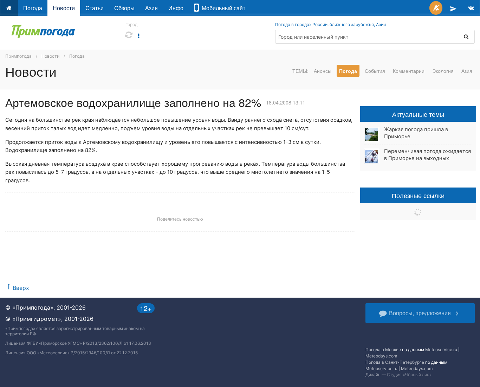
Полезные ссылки (418, 195)
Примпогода (18, 56)
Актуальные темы (418, 114)
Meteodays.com (381, 356)
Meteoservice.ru (441, 349)
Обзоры (124, 8)
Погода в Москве (383, 349)
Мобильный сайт (222, 8)
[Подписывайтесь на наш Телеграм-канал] (453, 8)
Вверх (21, 287)
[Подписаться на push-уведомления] (436, 8)
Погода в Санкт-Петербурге (394, 362)
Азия (151, 8)
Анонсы (322, 70)
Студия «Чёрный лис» (409, 374)
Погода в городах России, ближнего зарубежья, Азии (330, 24)
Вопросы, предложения (420, 313)
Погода (32, 8)
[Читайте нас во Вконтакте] (471, 8)
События (375, 70)
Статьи (94, 8)
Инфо (175, 8)
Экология (443, 70)
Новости (64, 8)
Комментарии (408, 70)
